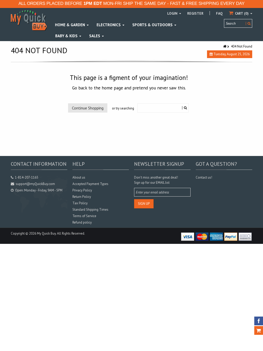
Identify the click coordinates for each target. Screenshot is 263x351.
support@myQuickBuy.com (35, 184)
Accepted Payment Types (90, 184)
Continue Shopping (88, 107)
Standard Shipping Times (90, 209)
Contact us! (204, 177)
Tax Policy (80, 203)
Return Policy (81, 197)
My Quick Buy (46, 233)
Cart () (242, 13)
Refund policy (82, 222)
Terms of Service (84, 216)
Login (173, 13)
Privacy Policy (82, 190)
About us (78, 177)
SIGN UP (144, 203)
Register (195, 13)
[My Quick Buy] (29, 20)
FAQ (219, 13)
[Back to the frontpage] (225, 46)
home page (112, 88)
